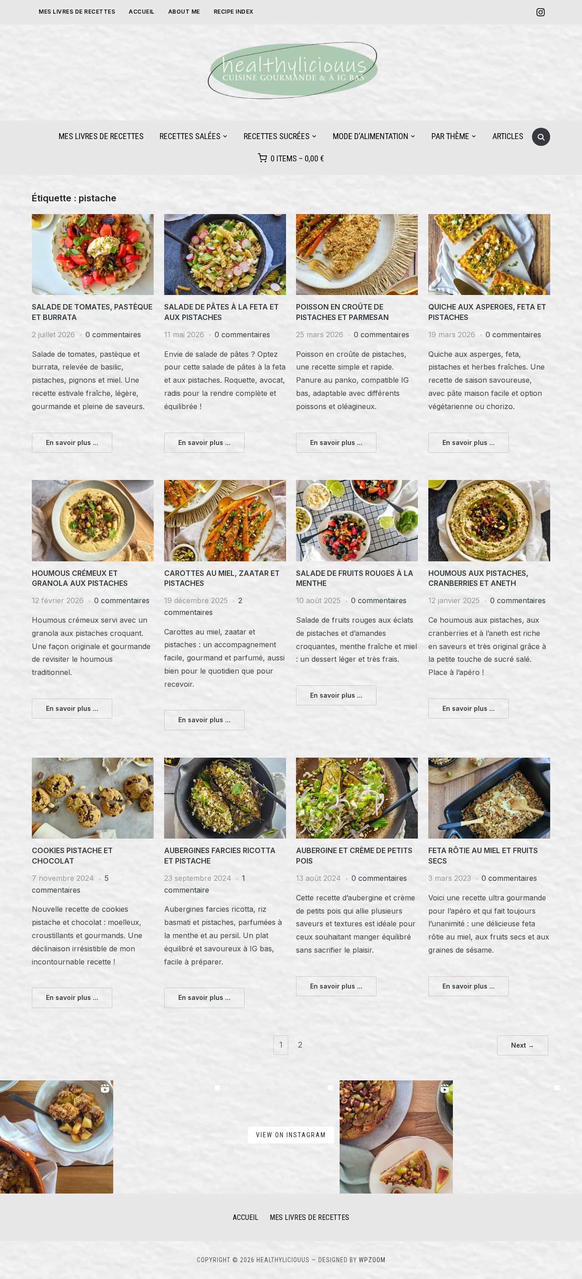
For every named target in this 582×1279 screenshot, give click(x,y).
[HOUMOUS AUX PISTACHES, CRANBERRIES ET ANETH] (489, 485)
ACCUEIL (245, 1217)
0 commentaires (113, 334)
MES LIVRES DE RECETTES (77, 11)
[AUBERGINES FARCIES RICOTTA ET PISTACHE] (225, 763)
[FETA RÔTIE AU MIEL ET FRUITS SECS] (489, 763)
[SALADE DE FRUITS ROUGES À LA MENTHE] (357, 485)
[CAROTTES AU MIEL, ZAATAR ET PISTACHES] (225, 485)
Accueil (142, 11)
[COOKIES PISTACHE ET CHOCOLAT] (93, 763)
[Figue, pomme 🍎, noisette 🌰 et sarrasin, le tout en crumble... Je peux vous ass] (56, 1137)
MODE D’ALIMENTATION (370, 136)
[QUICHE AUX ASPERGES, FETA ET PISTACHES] (489, 219)
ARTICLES (507, 136)
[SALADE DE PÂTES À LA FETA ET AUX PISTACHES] (225, 219)
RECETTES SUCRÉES (277, 136)
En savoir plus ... (72, 442)
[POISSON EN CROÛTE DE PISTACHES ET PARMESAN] (357, 219)
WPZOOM (372, 1260)
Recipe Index (234, 11)
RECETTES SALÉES (190, 136)
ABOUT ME (184, 11)
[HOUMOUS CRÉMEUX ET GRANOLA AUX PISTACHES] (93, 485)
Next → (522, 1045)
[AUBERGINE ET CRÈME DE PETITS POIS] (357, 763)
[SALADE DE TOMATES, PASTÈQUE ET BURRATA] (93, 219)
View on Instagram (291, 1135)
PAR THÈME (450, 136)
